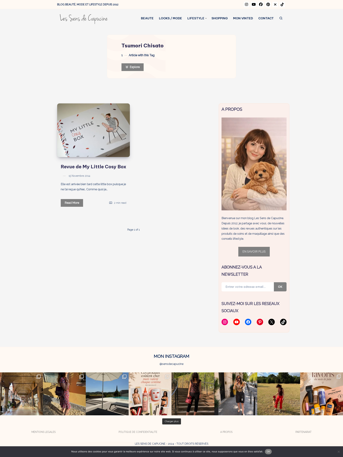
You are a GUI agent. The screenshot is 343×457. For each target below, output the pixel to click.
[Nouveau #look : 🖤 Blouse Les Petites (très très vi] (235, 393)
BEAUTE (147, 18)
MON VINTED (243, 18)
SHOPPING (220, 18)
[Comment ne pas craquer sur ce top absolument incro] (193, 393)
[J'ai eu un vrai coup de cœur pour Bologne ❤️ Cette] (21, 393)
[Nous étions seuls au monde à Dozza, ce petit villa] (64, 393)
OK (280, 287)
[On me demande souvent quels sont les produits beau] (150, 393)
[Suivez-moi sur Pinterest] (268, 4)
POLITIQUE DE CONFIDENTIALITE (138, 432)
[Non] (338, 451)
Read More (74, 204)
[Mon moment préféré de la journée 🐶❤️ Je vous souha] (278, 393)
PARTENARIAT (303, 432)
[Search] (281, 18)
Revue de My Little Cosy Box (93, 167)
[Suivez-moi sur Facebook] (261, 4)
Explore (134, 67)
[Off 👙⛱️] (107, 393)
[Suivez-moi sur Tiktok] (282, 4)
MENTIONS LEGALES (43, 432)
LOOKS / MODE (170, 18)
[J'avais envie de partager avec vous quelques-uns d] (321, 393)
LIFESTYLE (195, 18)
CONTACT (266, 18)
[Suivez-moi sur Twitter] (275, 4)
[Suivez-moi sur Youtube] (253, 4)
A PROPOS (226, 432)
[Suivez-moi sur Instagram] (246, 4)
